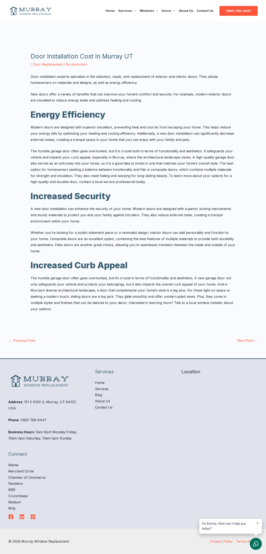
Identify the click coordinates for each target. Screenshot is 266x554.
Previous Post (22, 340)
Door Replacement (48, 64)
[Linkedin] (22, 516)
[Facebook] (11, 516)
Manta (13, 465)
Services (125, 11)
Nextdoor (15, 483)
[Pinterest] (33, 516)
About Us (186, 11)
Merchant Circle (21, 471)
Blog (98, 395)
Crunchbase (18, 496)
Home (110, 11)
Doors (166, 11)
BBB (11, 490)
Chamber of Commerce (27, 477)
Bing (11, 508)
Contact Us (205, 11)
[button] (238, 11)
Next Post (247, 340)
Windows (147, 11)
